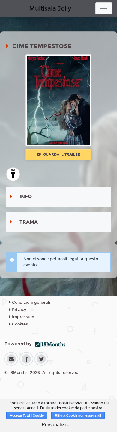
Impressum (22, 317)
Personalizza (56, 424)
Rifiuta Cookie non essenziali (78, 415)
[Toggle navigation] (103, 8)
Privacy (18, 309)
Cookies (19, 324)
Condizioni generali (30, 302)
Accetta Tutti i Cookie (27, 415)
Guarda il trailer (61, 154)
